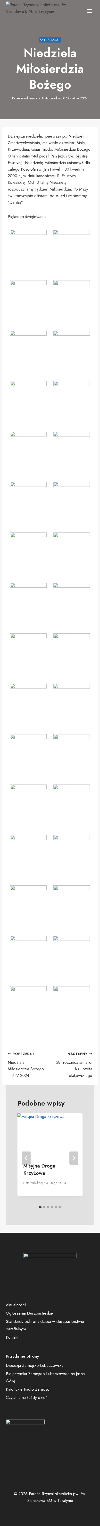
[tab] (40, 1207)
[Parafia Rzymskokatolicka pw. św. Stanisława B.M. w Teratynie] (42, 11)
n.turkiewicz (29, 98)
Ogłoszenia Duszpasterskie (29, 1313)
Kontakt (12, 1337)
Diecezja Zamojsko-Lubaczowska (34, 1365)
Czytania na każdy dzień (27, 1397)
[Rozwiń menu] (89, 11)
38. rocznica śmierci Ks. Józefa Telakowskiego (74, 1064)
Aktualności (50, 40)
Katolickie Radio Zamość (27, 1389)
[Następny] (73, 1158)
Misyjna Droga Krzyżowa (39, 1169)
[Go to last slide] (26, 1158)
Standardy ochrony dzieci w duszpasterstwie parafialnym (45, 1325)
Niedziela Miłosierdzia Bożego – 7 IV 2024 (26, 1064)
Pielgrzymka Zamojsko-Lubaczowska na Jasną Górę (45, 1377)
